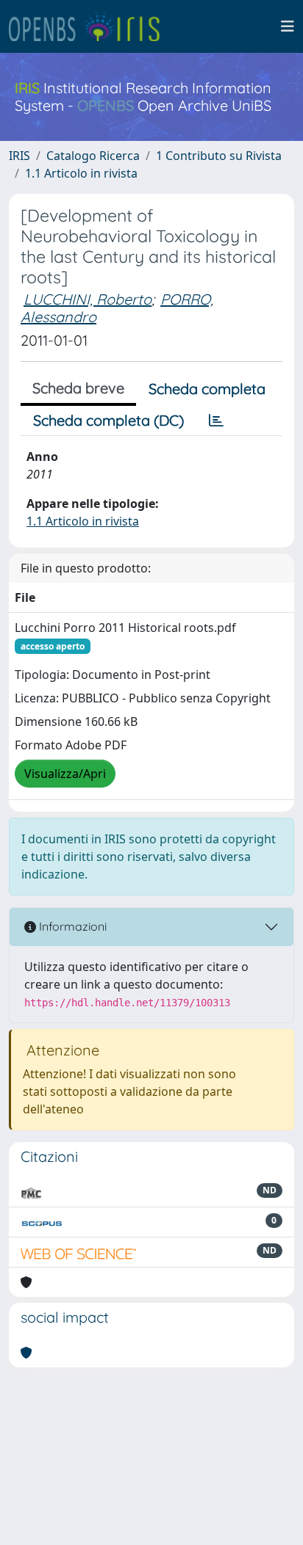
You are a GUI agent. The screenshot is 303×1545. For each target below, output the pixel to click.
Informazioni (71, 926)
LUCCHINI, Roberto (88, 299)
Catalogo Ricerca (93, 156)
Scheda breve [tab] (78, 388)
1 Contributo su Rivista (219, 156)
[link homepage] (90, 26)
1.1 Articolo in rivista (81, 173)
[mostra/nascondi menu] (287, 26)
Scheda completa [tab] (207, 388)
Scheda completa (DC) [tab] (108, 420)
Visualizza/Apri (65, 774)
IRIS (19, 156)
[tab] (216, 420)
